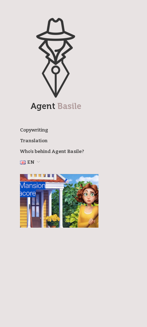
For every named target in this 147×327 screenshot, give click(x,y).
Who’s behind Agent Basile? (52, 151)
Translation (33, 140)
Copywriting (34, 130)
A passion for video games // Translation (59, 217)
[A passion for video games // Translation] (59, 200)
